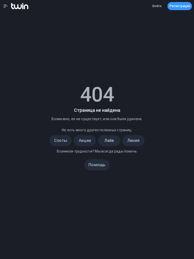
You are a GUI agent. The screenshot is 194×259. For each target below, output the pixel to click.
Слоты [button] (60, 140)
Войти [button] (156, 6)
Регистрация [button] (179, 6)
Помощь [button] (97, 164)
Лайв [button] (109, 140)
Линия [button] (133, 140)
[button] (5, 6)
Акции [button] (85, 140)
